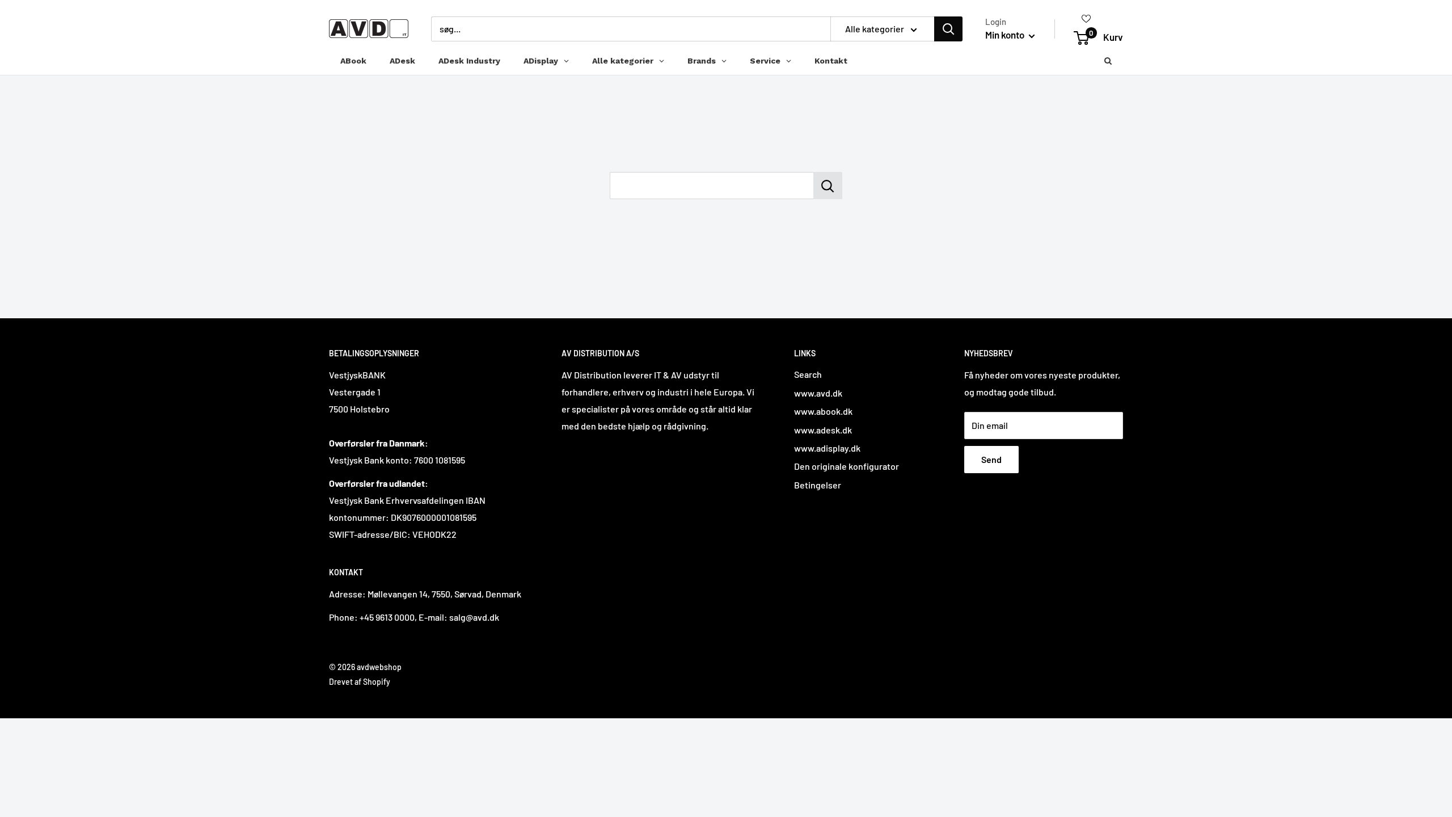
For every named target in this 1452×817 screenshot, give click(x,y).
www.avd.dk (818, 393)
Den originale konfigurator (846, 466)
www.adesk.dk (823, 429)
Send (991, 459)
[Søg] (948, 28)
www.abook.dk (823, 411)
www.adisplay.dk (827, 448)
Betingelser (817, 484)
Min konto (1005, 34)
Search (808, 374)
